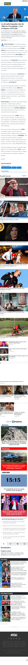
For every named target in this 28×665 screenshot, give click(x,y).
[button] (25, 50)
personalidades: (5, 166)
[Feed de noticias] (16, 638)
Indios (14, 167)
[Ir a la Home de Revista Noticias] (7, 4)
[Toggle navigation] (2, 4)
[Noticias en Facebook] (11, 638)
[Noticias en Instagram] (8, 638)
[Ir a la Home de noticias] (14, 635)
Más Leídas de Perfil (7, 593)
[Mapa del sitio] (19, 638)
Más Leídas (4, 559)
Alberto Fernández (6, 167)
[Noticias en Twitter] (13, 638)
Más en (8, 421)
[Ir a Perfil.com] (25, 0)
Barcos (19, 167)
